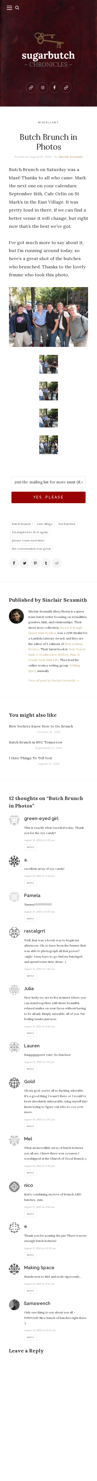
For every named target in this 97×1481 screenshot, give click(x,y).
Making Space (39, 1267)
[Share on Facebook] (14, 563)
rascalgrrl (34, 931)
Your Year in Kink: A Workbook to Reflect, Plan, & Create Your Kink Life (57, 654)
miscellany (48, 122)
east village (45, 524)
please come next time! (28, 540)
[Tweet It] (25, 563)
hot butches (67, 524)
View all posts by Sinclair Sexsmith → (53, 680)
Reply (30, 847)
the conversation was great (31, 548)
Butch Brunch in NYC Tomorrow (35, 742)
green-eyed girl (41, 818)
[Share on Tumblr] (46, 563)
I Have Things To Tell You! (30, 758)
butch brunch (21, 524)
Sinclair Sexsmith (71, 157)
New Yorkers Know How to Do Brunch (41, 726)
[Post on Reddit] (57, 563)
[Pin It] (35, 563)
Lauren (32, 1045)
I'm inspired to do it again (30, 532)
